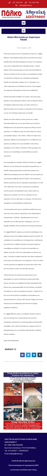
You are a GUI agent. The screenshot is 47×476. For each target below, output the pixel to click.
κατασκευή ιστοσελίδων (19, 470)
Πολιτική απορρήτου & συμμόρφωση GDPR (23, 465)
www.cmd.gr (32, 470)
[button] (23, 23)
